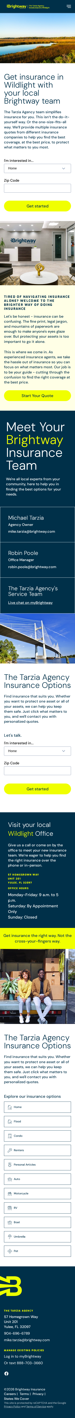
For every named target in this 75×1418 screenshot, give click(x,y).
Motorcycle (21, 1193)
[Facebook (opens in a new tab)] (6, 1373)
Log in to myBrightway (22, 1356)
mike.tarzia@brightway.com (31, 531)
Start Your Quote (37, 395)
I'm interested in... (19, 160)
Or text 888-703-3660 (23, 1363)
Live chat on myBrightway (30, 602)
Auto (17, 1179)
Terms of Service (36, 1406)
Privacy (38, 1394)
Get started (38, 206)
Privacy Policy (12, 1406)
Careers (10, 1394)
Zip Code (11, 180)
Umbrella (19, 1236)
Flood (17, 1121)
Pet (16, 1251)
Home (18, 1107)
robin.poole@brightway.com (32, 566)
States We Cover (16, 1399)
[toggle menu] (68, 6)
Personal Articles (25, 1164)
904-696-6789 (17, 1333)
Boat (17, 1222)
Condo (18, 1136)
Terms (24, 1394)
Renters (19, 1150)
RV (15, 1208)
